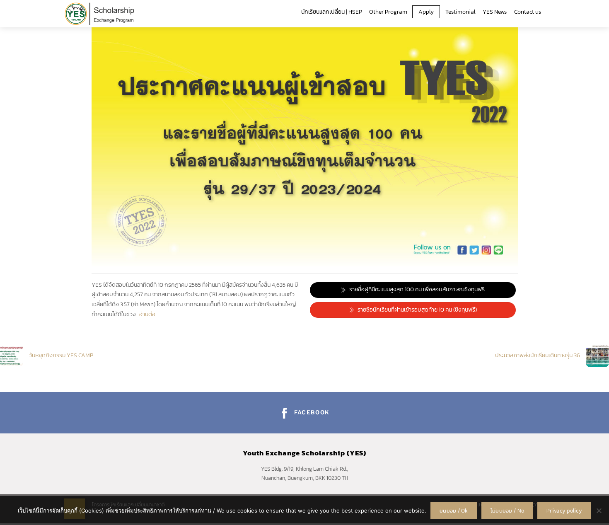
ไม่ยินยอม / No (507, 511)
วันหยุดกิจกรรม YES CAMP (61, 355)
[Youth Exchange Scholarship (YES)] (99, 12)
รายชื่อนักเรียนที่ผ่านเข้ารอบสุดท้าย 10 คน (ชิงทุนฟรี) (417, 309)
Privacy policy (564, 511)
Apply (426, 11)
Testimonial (460, 11)
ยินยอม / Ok (454, 511)
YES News (495, 11)
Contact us (527, 11)
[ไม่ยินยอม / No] (598, 510)
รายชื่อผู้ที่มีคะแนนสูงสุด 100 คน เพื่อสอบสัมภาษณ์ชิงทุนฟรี (417, 289)
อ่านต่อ (147, 314)
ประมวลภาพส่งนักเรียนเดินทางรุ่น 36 (537, 355)
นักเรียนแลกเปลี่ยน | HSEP (331, 11)
